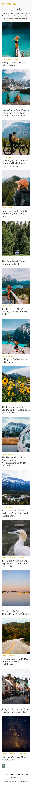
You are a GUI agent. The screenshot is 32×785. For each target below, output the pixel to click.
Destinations (20, 775)
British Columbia (7, 59)
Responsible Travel (20, 403)
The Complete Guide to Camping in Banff (13, 262)
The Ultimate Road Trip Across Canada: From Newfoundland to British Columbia (14, 461)
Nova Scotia (12, 608)
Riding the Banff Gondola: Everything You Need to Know (14, 213)
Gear (26, 775)
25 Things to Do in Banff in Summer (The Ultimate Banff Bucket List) (15, 163)
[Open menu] (29, 4)
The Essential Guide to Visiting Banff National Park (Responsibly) (16, 410)
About (6, 775)
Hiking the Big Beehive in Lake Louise (14, 360)
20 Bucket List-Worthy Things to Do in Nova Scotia (15, 612)
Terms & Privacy (16, 778)
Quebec (10, 706)
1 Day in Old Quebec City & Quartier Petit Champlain (15, 710)
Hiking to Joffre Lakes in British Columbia (14, 64)
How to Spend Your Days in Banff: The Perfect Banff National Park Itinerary (15, 113)
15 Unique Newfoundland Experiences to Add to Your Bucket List (15, 563)
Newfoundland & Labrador (16, 557)
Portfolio (11, 775)
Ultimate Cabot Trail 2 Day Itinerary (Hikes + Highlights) (15, 661)
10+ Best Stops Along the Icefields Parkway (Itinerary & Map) (15, 311)
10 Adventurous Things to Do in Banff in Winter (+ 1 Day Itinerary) (15, 513)
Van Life (10, 454)
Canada (16, 59)
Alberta (4, 107)
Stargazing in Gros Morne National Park (15, 758)
